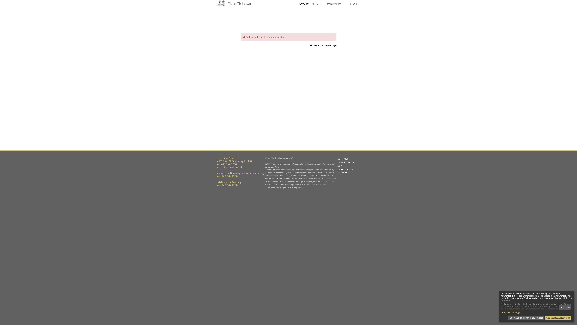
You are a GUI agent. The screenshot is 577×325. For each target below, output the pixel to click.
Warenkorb (335, 4)
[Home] (234, 6)
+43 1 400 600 (229, 164)
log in (354, 4)
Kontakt (342, 159)
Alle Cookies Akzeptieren (558, 318)
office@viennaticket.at (229, 167)
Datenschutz (345, 162)
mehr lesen (564, 307)
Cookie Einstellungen (511, 312)
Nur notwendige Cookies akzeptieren (525, 318)
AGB (339, 166)
